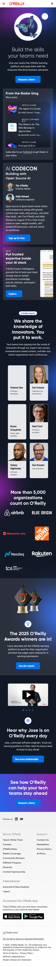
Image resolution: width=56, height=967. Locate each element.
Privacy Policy (44, 848)
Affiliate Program (12, 862)
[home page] (17, 3)
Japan (6, 891)
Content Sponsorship (14, 871)
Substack (27, 151)
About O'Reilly (12, 834)
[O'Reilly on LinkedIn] (16, 819)
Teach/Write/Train (13, 839)
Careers (7, 844)
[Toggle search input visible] (52, 3)
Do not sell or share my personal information (23, 939)
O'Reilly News (10, 848)
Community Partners (14, 858)
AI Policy (41, 853)
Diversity (7, 867)
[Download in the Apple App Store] (12, 918)
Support (42, 834)
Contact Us (43, 839)
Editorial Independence (14, 956)
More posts (11, 97)
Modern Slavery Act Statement (17, 960)
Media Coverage (12, 853)
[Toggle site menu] (3, 3)
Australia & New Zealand (16, 886)
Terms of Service (10, 953)
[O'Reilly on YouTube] (21, 819)
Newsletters (43, 844)
